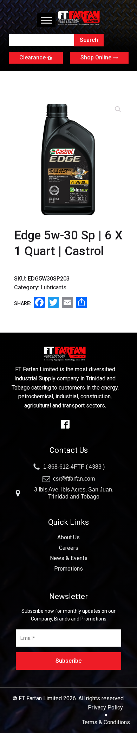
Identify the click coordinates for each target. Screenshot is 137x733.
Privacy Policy (106, 707)
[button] (118, 109)
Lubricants (53, 287)
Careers (68, 548)
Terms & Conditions (106, 722)
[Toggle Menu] (46, 20)
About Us (68, 537)
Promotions (68, 568)
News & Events (68, 558)
